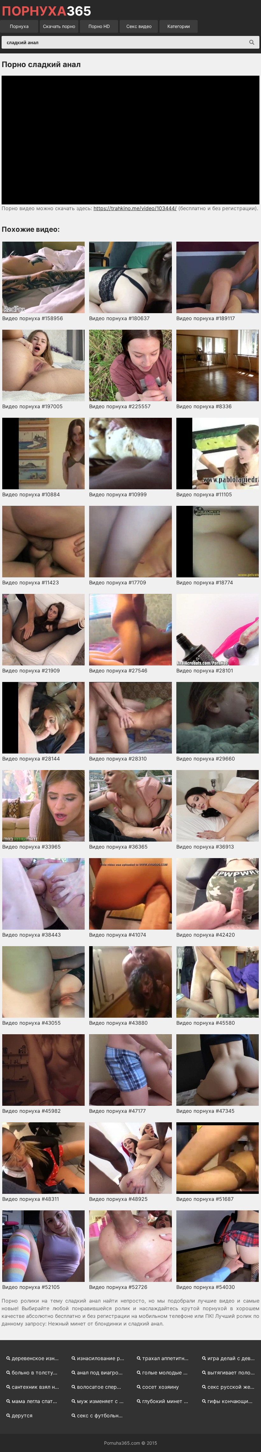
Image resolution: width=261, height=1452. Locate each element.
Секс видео (139, 26)
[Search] (251, 42)
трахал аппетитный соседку (168, 1358)
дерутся (22, 1415)
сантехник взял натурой (38, 1387)
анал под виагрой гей (103, 1372)
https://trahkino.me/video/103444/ (135, 208)
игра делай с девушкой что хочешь (233, 1358)
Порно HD (99, 26)
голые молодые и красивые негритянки (168, 1372)
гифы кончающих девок (233, 1401)
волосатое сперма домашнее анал (103, 1387)
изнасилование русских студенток (103, 1358)
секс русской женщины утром (233, 1387)
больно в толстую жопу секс (38, 1372)
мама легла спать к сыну (38, 1401)
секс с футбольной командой (103, 1415)
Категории (178, 26)
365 (46, 11)
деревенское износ (36, 1358)
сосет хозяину (160, 1387)
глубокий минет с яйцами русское (168, 1401)
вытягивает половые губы (233, 1372)
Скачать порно (59, 26)
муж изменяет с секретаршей (103, 1401)
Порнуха (19, 26)
